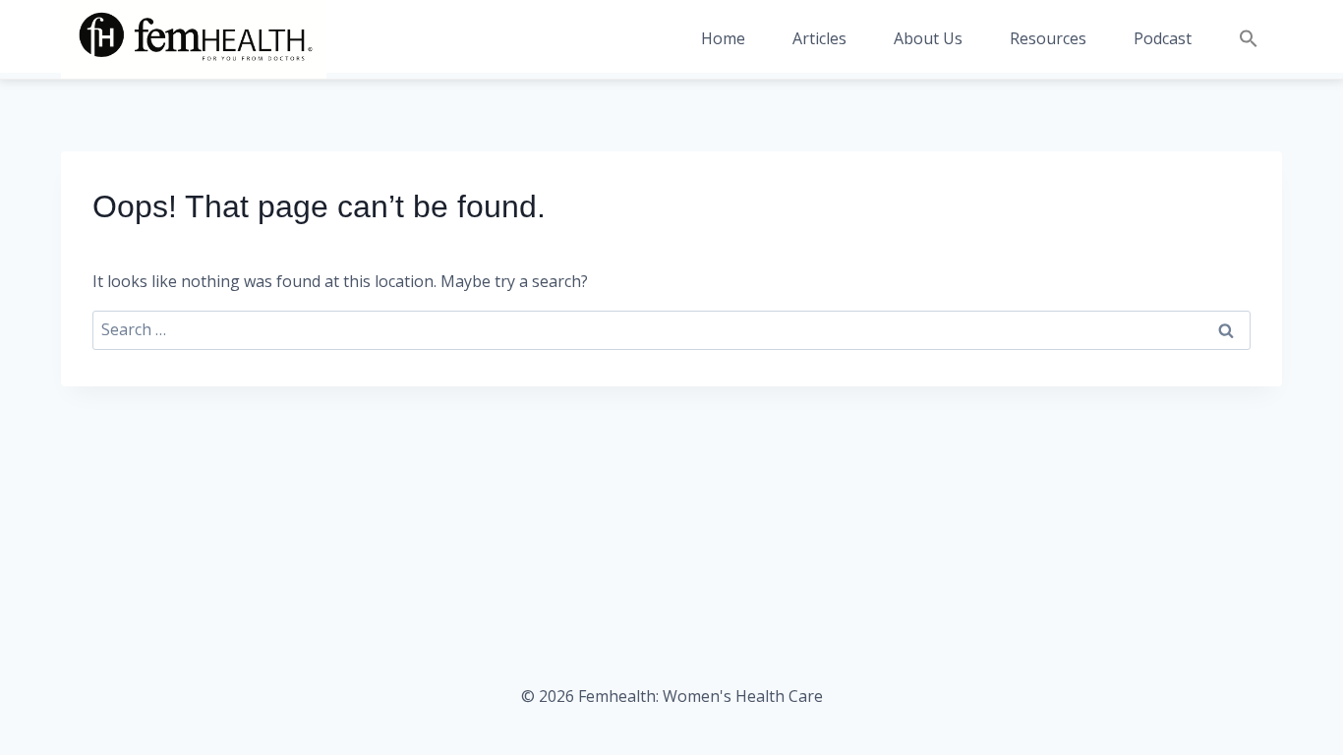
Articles (819, 38)
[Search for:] (671, 330)
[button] (1248, 39)
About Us (928, 38)
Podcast (1163, 38)
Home (723, 38)
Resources (1048, 38)
